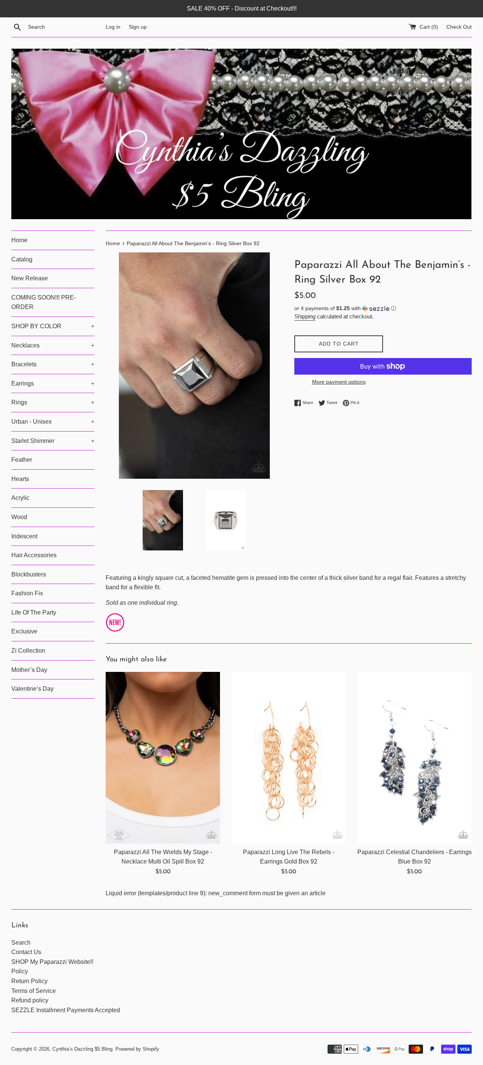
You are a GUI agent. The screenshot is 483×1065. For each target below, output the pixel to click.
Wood (19, 517)
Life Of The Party (33, 612)
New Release (29, 278)
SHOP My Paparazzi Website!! (52, 962)
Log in (113, 27)
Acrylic (20, 498)
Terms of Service (33, 991)
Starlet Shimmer (52, 441)
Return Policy (29, 981)
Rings (52, 402)
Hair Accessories (34, 555)
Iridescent (24, 536)
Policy (19, 971)
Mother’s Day (29, 670)
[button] (383, 308)
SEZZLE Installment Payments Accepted (65, 1010)
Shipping (304, 316)
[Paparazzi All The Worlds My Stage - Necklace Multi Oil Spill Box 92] (163, 758)
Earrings (52, 383)
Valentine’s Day (32, 688)
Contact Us (26, 952)
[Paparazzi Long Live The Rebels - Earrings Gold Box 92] (288, 758)
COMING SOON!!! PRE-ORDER (43, 302)
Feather (21, 459)
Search (21, 942)
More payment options (339, 382)
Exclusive (24, 631)
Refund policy (29, 1000)
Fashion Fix (27, 593)
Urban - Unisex (52, 421)
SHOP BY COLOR (52, 326)
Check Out (459, 27)
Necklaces (52, 345)
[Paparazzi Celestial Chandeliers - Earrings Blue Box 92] (414, 758)
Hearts (20, 479)
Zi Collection (28, 650)
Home (19, 240)
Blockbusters (28, 574)
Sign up (138, 27)
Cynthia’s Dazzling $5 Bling (82, 1049)
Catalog (21, 259)
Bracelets (52, 364)
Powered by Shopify (137, 1049)
